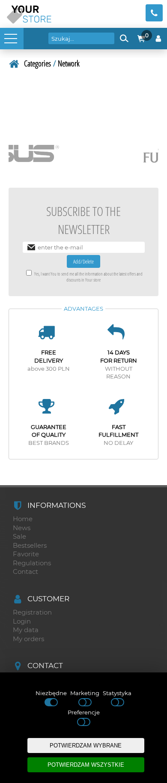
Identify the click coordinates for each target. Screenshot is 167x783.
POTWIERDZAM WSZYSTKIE (86, 765)
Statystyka (117, 693)
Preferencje (84, 712)
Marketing (84, 693)
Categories (37, 63)
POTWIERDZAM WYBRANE (86, 745)
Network (69, 63)
